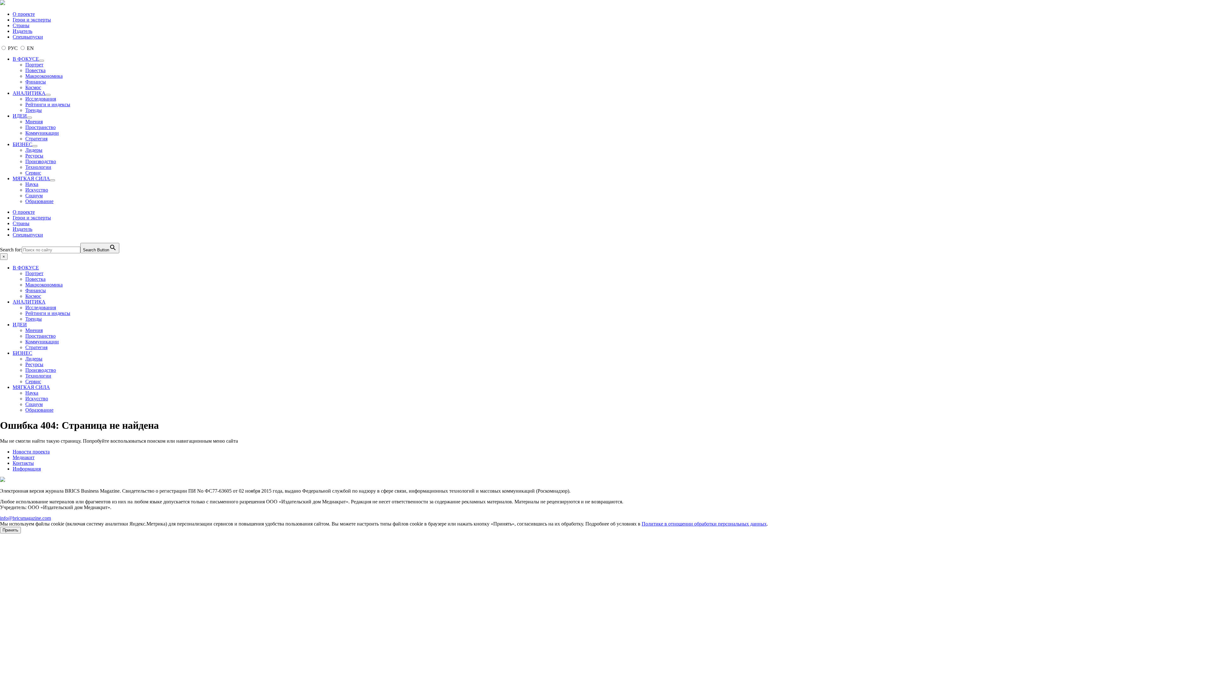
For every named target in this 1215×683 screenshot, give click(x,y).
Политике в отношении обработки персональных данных (704, 523)
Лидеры (33, 150)
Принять (10, 530)
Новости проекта (31, 451)
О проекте (24, 14)
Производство (40, 161)
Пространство (40, 127)
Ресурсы (34, 155)
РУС (13, 48)
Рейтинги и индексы (47, 104)
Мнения (34, 121)
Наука (31, 184)
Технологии (38, 167)
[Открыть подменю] (41, 61)
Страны (21, 25)
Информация (27, 468)
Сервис (33, 172)
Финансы (35, 81)
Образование (39, 201)
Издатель (22, 31)
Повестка (35, 70)
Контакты (23, 463)
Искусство (36, 190)
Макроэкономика (44, 76)
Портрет (34, 64)
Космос (33, 87)
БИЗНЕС (22, 144)
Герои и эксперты (32, 19)
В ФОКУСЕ (26, 59)
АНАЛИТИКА (29, 93)
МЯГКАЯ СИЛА (31, 178)
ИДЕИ (20, 116)
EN (30, 48)
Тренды (33, 110)
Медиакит (23, 457)
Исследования (40, 99)
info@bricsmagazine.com (25, 518)
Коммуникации (42, 133)
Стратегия (36, 138)
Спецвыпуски (28, 37)
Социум (34, 195)
